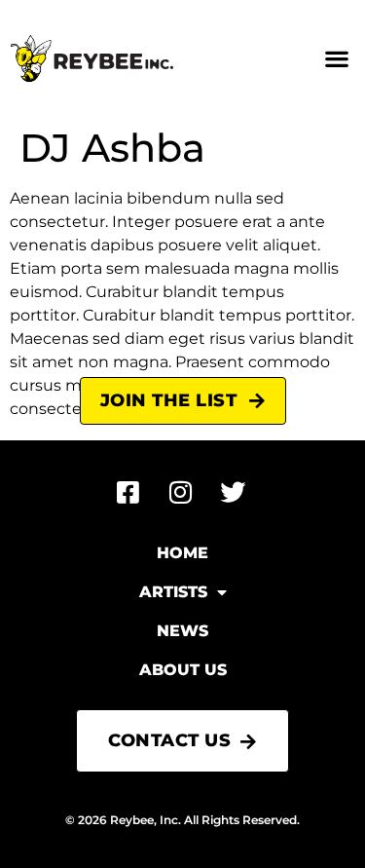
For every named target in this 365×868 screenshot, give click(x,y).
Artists (173, 592)
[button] (336, 59)
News (182, 631)
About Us (183, 669)
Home (182, 553)
